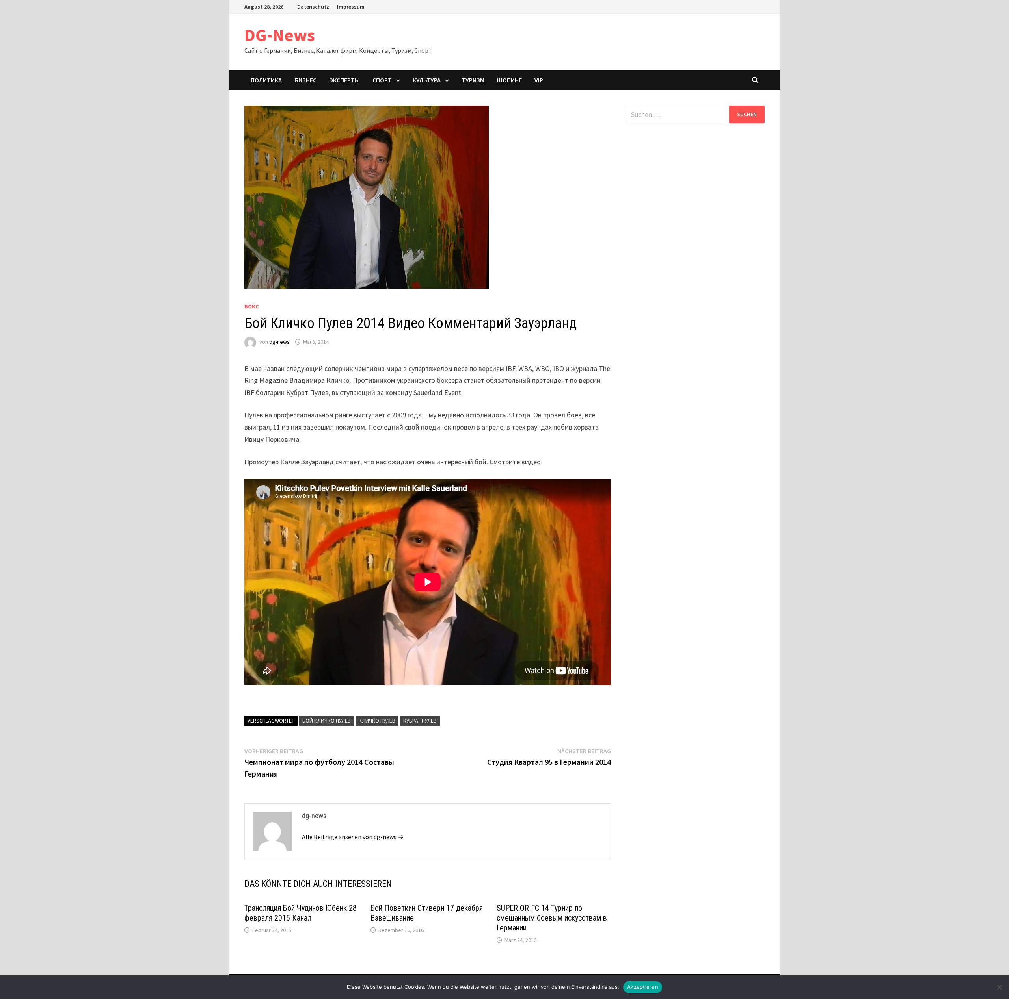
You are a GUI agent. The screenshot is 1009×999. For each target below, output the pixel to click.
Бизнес (305, 80)
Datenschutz (313, 6)
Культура (427, 80)
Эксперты (344, 80)
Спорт (382, 80)
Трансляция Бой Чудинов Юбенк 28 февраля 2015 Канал (300, 913)
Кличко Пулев (377, 720)
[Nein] (999, 987)
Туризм (473, 80)
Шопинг (509, 80)
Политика (266, 80)
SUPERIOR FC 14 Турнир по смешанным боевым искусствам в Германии (552, 917)
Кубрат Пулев (420, 720)
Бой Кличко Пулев (326, 720)
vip (538, 80)
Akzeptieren (642, 987)
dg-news (279, 341)
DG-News (279, 35)
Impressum (351, 6)
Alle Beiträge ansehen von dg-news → (353, 837)
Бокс (251, 306)
